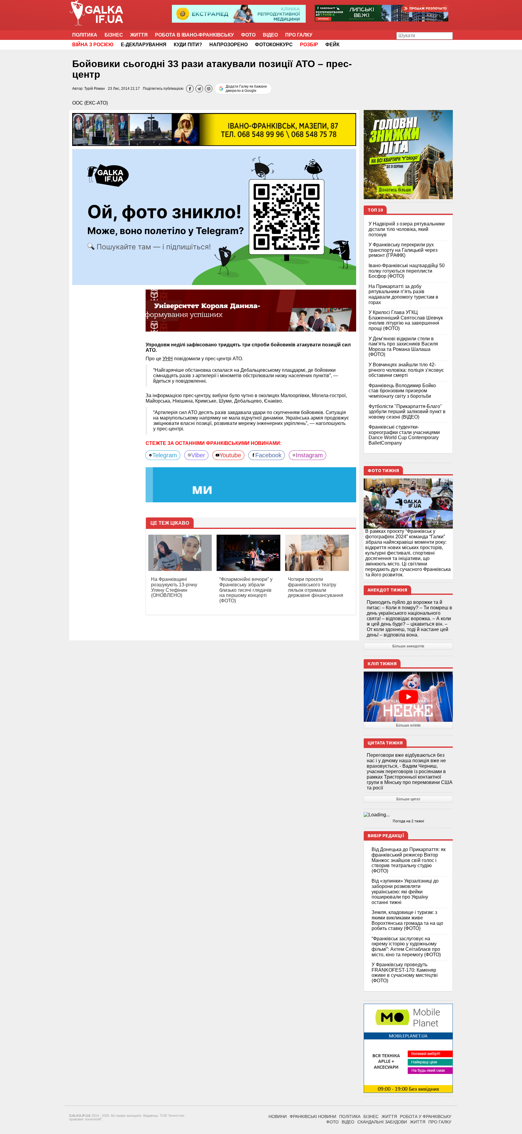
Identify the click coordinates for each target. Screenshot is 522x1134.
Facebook (268, 455)
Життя (139, 34)
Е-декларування (143, 44)
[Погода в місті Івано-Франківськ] (408, 815)
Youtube (230, 455)
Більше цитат (408, 799)
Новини (278, 1116)
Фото (248, 34)
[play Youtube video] (408, 697)
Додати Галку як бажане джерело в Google (246, 88)
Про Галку (298, 34)
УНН (168, 358)
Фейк (332, 44)
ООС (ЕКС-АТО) (90, 102)
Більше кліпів (408, 725)
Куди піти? (188, 44)
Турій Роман (94, 88)
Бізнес (114, 34)
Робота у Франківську (425, 1116)
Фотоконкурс (274, 44)
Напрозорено (228, 44)
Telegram (164, 455)
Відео (270, 34)
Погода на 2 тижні (408, 821)
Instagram (309, 455)
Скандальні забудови (382, 1121)
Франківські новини (313, 1116)
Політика (84, 34)
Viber (198, 455)
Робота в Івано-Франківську (194, 34)
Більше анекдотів (408, 646)
